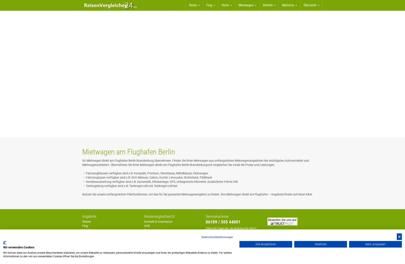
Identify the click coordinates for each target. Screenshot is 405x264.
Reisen (86, 221)
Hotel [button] (226, 5)
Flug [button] (209, 5)
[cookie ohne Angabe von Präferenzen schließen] (399, 236)
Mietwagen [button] (246, 5)
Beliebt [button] (268, 5)
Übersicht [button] (310, 5)
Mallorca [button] (288, 5)
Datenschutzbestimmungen (217, 237)
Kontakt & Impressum (158, 221)
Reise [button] (193, 5)
